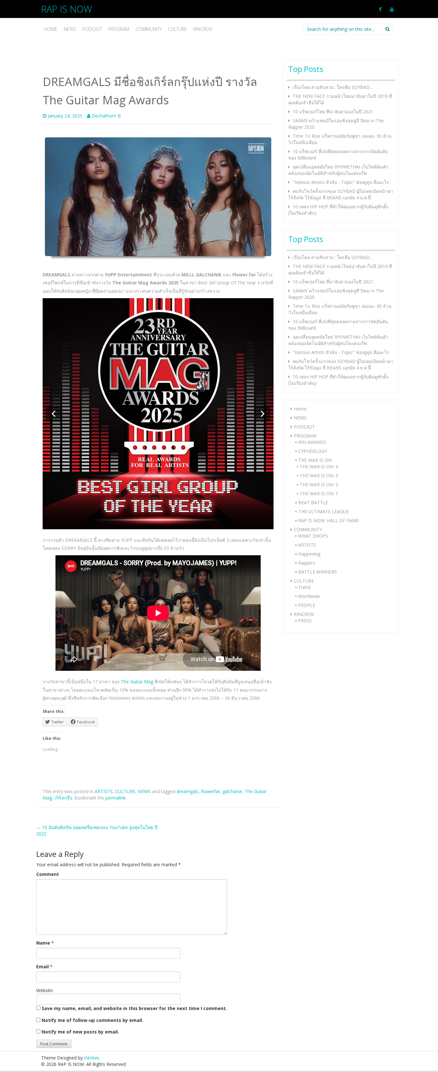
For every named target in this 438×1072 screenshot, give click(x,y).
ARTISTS (104, 791)
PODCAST (92, 29)
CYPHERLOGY (312, 451)
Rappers (306, 563)
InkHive (91, 1058)
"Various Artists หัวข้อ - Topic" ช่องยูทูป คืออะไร (341, 182)
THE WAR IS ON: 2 (319, 484)
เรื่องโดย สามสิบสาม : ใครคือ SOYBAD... (333, 87)
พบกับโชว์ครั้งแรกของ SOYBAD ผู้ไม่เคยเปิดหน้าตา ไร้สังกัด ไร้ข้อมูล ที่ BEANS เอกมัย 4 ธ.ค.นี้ (340, 194)
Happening (309, 554)
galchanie (232, 791)
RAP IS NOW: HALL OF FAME (328, 520)
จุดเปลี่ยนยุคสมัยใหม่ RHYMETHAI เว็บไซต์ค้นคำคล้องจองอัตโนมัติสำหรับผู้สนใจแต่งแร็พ (338, 170)
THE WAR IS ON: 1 (319, 493)
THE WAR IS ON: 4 (319, 466)
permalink (115, 798)
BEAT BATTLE (313, 502)
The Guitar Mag (137, 682)
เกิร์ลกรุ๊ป (63, 798)
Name (43, 943)
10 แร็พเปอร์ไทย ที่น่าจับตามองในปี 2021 (333, 111)
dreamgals (187, 791)
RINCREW (202, 29)
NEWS (70, 29)
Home (50, 29)
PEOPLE (306, 605)
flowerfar (210, 791)
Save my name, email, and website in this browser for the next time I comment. (134, 1008)
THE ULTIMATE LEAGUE (323, 511)
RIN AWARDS (312, 442)
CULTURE (177, 29)
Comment (47, 874)
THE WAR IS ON (315, 460)
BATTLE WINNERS (317, 572)
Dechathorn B (106, 116)
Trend (304, 587)
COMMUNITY (149, 29)
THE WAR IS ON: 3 (319, 475)
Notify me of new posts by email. (80, 1032)
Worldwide (309, 596)
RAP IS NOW (66, 9)
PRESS (305, 621)
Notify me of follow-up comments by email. (92, 1020)
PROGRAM (118, 29)
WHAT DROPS (313, 536)
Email (42, 967)
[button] (53, 413)
